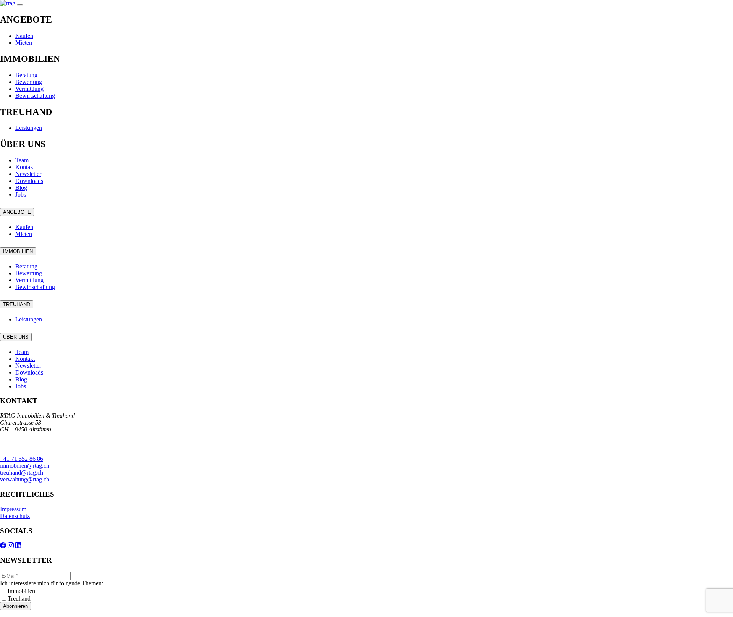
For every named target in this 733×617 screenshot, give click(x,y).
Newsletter (28, 174)
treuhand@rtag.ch (21, 472)
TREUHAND (16, 304)
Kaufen (24, 35)
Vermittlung (29, 89)
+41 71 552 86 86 (21, 458)
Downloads (29, 181)
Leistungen (28, 127)
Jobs (20, 194)
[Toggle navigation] (20, 5)
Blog (21, 187)
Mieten (23, 42)
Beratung (26, 75)
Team (22, 160)
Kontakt (25, 167)
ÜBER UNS (16, 337)
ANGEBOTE (17, 212)
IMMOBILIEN (18, 251)
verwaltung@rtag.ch (24, 479)
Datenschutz (15, 516)
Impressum (13, 509)
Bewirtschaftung (35, 95)
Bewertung (28, 82)
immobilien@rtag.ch (24, 465)
